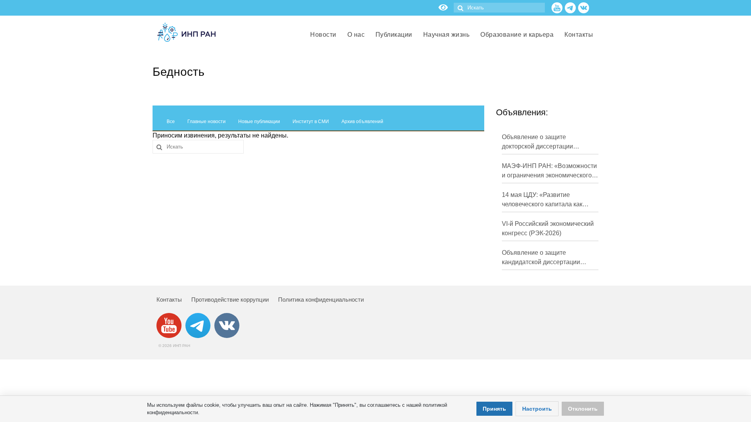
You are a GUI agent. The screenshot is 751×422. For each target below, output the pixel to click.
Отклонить (583, 409)
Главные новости (206, 121)
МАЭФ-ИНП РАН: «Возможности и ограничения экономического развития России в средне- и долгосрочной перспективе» (549, 171)
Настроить (537, 409)
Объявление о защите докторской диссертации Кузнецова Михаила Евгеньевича (537, 142)
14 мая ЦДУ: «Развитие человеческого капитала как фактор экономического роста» (547, 200)
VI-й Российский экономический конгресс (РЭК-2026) (548, 228)
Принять (494, 409)
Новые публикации (259, 121)
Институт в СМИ (311, 121)
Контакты (169, 299)
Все (171, 121)
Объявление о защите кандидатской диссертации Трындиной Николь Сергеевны (547, 258)
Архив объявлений (362, 121)
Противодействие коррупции (230, 299)
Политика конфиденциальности (321, 299)
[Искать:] (499, 8)
